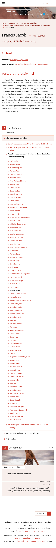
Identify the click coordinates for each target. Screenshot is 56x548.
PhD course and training (29, 23)
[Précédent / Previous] (49, 448)
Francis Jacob (15, 290)
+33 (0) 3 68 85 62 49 (27, 531)
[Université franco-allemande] (46, 14)
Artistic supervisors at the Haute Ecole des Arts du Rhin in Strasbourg (27, 25)
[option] (28, 473)
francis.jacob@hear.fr (19, 59)
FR (43, 3)
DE (51, 3)
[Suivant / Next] (52, 448)
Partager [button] (41, 513)
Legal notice (28, 538)
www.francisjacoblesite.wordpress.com (31, 64)
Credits (38, 538)
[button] (49, 513)
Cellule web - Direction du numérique (30, 541)
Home (4, 23)
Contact (44, 531)
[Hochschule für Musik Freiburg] (39, 14)
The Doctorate (13, 23)
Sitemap (18, 538)
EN (47, 3)
